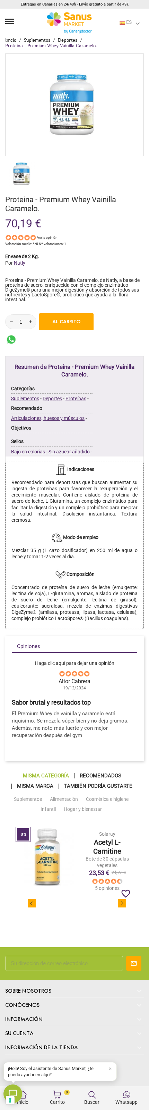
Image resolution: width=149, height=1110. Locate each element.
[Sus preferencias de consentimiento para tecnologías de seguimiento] (10, 1100)
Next (122, 903)
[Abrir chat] (12, 1093)
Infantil (48, 809)
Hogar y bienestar (83, 809)
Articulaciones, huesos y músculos (48, 418)
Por (15, 263)
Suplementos (25, 398)
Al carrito (66, 321)
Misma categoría (46, 775)
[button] (60, 1071)
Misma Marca (35, 786)
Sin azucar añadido (69, 451)
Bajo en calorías (28, 451)
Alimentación (64, 799)
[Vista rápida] (107, 861)
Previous (32, 903)
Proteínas (75, 398)
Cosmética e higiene (107, 799)
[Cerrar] (110, 1068)
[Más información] (120, 861)
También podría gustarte (98, 786)
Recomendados (100, 775)
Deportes (52, 398)
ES (128, 22)
